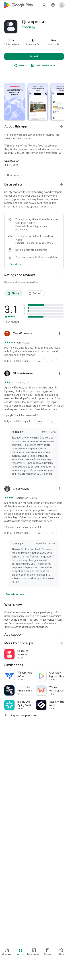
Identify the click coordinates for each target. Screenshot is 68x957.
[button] (38, 44)
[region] (34, 42)
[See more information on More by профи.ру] (61, 643)
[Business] (13, 175)
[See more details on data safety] (16, 264)
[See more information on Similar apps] (61, 665)
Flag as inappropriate (21, 715)
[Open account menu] (61, 5)
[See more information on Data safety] (61, 184)
